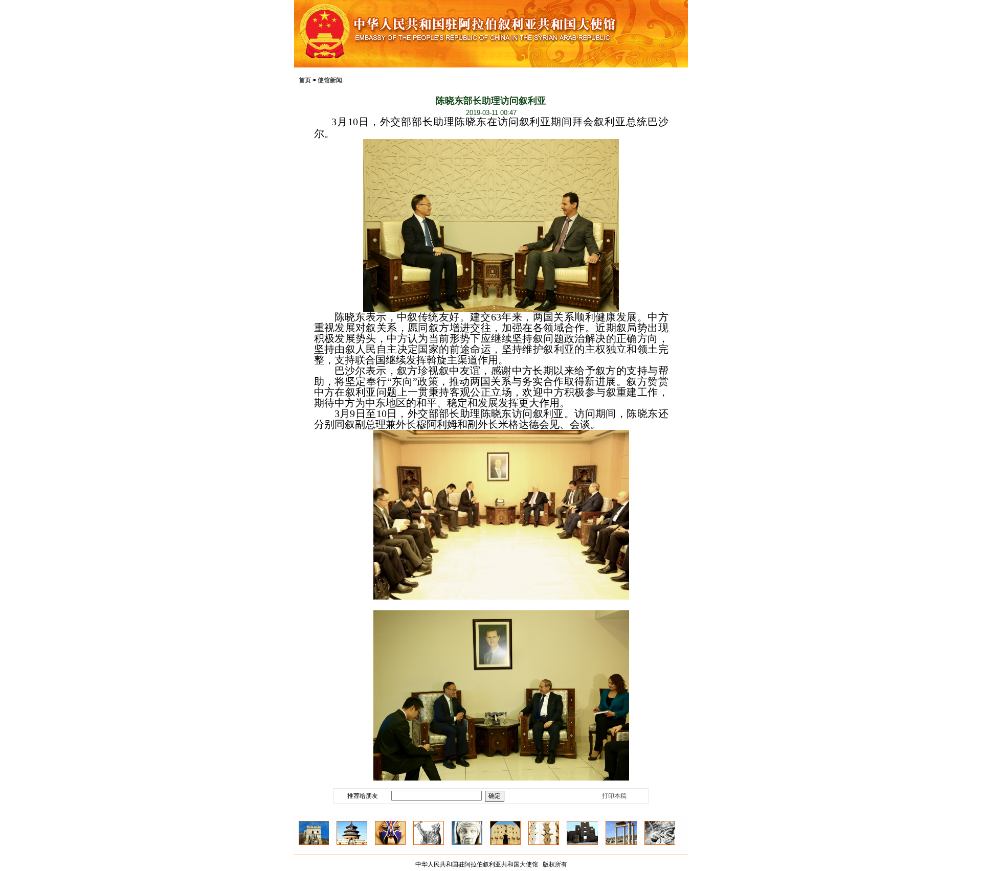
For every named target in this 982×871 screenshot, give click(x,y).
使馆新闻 (330, 80)
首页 (305, 80)
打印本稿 (614, 795)
